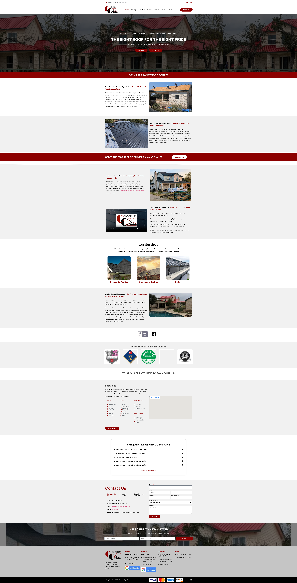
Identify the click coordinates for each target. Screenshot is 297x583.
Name (151, 484)
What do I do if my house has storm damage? (130, 449)
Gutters (142, 10)
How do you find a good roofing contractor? (130, 453)
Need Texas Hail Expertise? (148, 470)
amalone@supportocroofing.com (120, 506)
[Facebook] (186, 580)
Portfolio (149, 10)
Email (151, 490)
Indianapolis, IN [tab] (111, 495)
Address (151, 495)
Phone (173, 490)
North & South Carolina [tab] (139, 495)
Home (127, 10)
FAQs (163, 10)
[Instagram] (191, 580)
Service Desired (153, 500)
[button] (148, 449)
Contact (169, 10)
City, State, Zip (175, 495)
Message (151, 505)
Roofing (133, 10)
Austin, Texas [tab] (124, 495)
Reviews (156, 10)
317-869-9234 (115, 509)
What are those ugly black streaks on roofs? (130, 461)
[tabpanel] (126, 507)
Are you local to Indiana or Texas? (126, 457)
